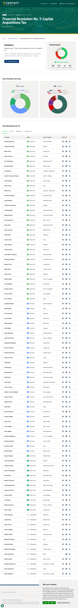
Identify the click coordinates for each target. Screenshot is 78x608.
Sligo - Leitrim (46, 220)
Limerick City (46, 151)
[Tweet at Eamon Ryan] (63, 475)
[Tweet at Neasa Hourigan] (63, 456)
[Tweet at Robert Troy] (63, 190)
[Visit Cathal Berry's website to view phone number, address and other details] (69, 519)
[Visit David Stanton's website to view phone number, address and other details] (69, 313)
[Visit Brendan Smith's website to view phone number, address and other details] (69, 289)
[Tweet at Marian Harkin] (63, 559)
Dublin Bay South (47, 161)
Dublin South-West (48, 225)
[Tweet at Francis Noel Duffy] (63, 485)
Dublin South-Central (48, 465)
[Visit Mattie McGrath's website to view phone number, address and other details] (69, 544)
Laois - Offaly (46, 181)
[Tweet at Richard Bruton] (63, 372)
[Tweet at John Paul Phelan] (63, 338)
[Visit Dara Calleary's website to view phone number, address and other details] (69, 298)
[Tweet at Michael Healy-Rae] (63, 539)
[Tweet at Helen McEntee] (63, 323)
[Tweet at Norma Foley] (63, 186)
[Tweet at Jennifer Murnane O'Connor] (63, 176)
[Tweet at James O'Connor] (63, 156)
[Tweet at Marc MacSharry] (63, 220)
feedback (18, 15)
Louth (44, 357)
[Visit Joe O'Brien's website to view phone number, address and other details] (69, 500)
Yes (5, 131)
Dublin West (46, 318)
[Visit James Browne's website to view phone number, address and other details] (69, 244)
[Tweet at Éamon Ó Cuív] (63, 264)
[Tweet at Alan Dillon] (63, 407)
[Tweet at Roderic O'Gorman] (63, 480)
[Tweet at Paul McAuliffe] (63, 210)
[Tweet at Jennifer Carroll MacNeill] (63, 392)
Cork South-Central (48, 215)
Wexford (45, 244)
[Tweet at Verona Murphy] (63, 529)
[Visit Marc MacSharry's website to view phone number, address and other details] (69, 220)
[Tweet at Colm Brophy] (63, 367)
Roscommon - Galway (48, 564)
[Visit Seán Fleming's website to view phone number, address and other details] (69, 181)
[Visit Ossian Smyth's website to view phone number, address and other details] (69, 495)
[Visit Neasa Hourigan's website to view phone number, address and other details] (69, 456)
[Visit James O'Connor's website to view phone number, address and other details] (69, 156)
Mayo (44, 298)
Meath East (46, 249)
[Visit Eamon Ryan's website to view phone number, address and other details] (69, 475)
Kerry (44, 185)
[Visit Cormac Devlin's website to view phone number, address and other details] (69, 294)
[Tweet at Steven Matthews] (63, 461)
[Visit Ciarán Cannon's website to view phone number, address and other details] (69, 387)
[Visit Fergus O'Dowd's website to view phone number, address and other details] (69, 357)
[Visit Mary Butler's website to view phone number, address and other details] (69, 235)
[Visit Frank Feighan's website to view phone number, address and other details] (69, 426)
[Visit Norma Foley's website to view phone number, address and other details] (69, 186)
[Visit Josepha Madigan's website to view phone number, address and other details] (69, 303)
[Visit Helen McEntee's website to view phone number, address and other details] (69, 323)
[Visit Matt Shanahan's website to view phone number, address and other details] (69, 515)
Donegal (45, 205)
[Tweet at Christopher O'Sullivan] (63, 254)
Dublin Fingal (46, 166)
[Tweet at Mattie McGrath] (63, 544)
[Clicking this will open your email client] (66, 141)
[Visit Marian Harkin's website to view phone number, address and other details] (69, 559)
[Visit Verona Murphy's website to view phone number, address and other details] (69, 529)
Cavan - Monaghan (47, 279)
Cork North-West (47, 141)
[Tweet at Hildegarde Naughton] (63, 343)
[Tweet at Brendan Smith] (63, 289)
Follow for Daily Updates (68, 3)
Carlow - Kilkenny (47, 176)
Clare (44, 239)
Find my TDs (44, 3)
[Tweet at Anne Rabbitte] (63, 284)
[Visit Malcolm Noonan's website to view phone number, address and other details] (69, 505)
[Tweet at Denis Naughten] (63, 573)
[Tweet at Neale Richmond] (63, 333)
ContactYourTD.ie (11, 592)
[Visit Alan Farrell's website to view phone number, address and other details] (69, 421)
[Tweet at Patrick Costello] (63, 465)
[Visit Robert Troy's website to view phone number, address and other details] (69, 190)
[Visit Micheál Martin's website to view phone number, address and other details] (69, 215)
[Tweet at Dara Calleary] (63, 298)
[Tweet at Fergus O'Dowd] (63, 357)
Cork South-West (47, 254)
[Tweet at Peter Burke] (63, 382)
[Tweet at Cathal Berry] (63, 519)
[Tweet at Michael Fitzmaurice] (63, 564)
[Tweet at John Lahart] (63, 225)
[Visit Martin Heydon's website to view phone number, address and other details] (69, 451)
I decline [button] (52, 602)
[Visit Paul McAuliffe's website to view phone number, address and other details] (69, 210)
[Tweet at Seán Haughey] (63, 200)
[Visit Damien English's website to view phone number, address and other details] (69, 416)
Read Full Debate (12, 61)
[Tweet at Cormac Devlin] (63, 294)
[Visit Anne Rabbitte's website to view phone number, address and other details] (69, 284)
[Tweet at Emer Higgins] (63, 431)
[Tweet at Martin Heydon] (63, 451)
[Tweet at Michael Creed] (63, 402)
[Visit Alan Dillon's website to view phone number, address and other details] (69, 407)
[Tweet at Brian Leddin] (63, 510)
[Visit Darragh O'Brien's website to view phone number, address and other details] (69, 166)
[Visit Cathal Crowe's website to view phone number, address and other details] (69, 240)
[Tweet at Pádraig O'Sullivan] (63, 259)
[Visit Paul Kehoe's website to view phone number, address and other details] (69, 362)
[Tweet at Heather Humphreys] (63, 436)
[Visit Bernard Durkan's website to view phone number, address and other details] (69, 411)
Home (3, 38)
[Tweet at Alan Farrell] (63, 421)
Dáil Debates (53, 3)
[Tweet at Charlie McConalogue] (63, 205)
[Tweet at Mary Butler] (63, 235)
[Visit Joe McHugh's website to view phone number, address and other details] (69, 328)
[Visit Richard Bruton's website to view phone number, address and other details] (69, 372)
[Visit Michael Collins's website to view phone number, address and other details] (69, 534)
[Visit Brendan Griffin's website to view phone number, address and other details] (69, 446)
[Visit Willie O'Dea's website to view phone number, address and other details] (69, 151)
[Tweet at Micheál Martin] (63, 215)
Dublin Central (46, 456)
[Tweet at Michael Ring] (63, 308)
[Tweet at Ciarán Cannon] (63, 387)
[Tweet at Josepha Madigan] (63, 303)
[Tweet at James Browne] (63, 244)
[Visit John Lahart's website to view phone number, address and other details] (69, 225)
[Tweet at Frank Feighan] (63, 426)
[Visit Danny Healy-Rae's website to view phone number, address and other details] (69, 554)
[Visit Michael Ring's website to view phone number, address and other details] (69, 308)
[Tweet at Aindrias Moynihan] (63, 195)
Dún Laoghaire (47, 294)
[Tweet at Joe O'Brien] (63, 500)
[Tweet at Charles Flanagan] (63, 441)
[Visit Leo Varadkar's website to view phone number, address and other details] (69, 318)
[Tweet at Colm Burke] (63, 377)
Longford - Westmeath (49, 171)
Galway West (46, 264)
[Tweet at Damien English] (63, 416)
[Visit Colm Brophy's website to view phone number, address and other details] (69, 367)
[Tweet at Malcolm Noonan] (63, 505)
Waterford (45, 235)
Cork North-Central (48, 259)
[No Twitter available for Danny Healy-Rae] (63, 554)
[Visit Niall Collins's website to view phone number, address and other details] (69, 269)
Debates (12, 38)
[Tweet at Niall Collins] (63, 269)
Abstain (19, 131)
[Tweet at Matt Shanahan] (63, 515)
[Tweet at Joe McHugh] (63, 328)
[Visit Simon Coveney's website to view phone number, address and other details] (69, 397)
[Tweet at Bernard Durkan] (63, 411)
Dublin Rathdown (47, 303)
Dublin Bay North (47, 200)
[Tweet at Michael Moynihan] (63, 141)
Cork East (45, 156)
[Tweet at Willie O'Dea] (63, 151)
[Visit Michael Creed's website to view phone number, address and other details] (69, 402)
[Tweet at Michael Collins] (63, 534)
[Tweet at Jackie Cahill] (63, 274)
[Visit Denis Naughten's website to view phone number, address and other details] (69, 573)
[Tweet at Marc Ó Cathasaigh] (63, 470)
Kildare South (46, 451)
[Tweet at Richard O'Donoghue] (63, 549)
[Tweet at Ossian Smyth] (63, 495)
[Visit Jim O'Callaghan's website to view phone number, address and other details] (69, 161)
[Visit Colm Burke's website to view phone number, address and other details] (69, 377)
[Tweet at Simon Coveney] (63, 397)
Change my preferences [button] (63, 602)
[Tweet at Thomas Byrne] (63, 249)
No (12, 131)
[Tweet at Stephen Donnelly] (63, 146)
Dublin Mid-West (47, 431)
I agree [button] (45, 602)
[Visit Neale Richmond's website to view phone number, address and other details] (69, 333)
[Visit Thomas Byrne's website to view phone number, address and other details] (69, 249)
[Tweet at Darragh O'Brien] (63, 166)
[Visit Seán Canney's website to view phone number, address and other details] (69, 524)
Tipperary (45, 274)
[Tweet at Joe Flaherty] (63, 171)
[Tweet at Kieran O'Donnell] (63, 348)
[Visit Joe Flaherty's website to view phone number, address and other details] (69, 171)
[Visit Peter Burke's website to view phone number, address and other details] (69, 382)
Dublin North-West (48, 210)
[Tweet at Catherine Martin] (63, 490)
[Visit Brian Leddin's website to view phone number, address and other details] (69, 510)
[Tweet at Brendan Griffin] (63, 446)
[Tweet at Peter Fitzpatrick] (63, 569)
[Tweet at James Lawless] (63, 230)
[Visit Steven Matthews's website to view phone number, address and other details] (69, 461)
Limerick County (47, 269)
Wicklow (45, 146)
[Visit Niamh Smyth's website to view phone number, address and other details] (69, 279)
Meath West (46, 416)
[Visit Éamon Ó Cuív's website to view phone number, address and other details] (69, 264)
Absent (28, 131)
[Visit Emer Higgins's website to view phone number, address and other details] (69, 431)
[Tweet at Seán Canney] (63, 524)
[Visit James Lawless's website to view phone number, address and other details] (69, 230)
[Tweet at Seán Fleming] (63, 181)
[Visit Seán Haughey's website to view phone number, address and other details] (69, 200)
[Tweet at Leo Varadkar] (63, 318)
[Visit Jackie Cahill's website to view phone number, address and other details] (69, 274)
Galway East (46, 284)
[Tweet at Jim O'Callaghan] (63, 161)
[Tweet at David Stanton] (63, 313)
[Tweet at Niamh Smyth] (63, 279)
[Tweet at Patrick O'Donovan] (63, 352)
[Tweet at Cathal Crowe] (63, 240)
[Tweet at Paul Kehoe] (63, 362)
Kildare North (46, 230)
